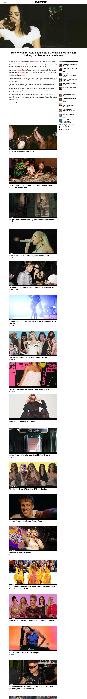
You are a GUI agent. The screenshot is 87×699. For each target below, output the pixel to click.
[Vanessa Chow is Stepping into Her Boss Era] (60, 65)
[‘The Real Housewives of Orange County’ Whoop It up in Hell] (33, 606)
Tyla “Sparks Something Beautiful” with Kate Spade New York (70, 116)
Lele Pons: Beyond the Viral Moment (23, 421)
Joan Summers (13, 491)
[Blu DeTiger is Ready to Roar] (60, 88)
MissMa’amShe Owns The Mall (20, 553)
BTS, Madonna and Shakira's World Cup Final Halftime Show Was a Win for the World (32, 588)
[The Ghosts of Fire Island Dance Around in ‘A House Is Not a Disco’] (60, 69)
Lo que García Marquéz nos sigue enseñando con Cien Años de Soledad (32, 221)
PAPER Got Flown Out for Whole (21, 152)
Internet (12, 418)
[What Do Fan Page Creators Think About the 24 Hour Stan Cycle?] (60, 74)
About (60, 124)
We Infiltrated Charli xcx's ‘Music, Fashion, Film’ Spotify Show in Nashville (32, 323)
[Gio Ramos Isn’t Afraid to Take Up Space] (33, 638)
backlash (23, 75)
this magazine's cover (19, 74)
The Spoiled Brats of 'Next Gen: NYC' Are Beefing (28, 489)
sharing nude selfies (30, 74)
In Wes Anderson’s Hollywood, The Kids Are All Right (29, 455)
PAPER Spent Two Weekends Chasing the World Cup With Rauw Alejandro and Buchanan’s (31, 688)
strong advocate (21, 72)
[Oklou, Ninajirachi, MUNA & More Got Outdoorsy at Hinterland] (60, 104)
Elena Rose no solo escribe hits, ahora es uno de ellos (30, 256)
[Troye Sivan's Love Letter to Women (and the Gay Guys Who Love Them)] (33, 273)
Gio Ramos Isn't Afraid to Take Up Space (24, 652)
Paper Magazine (14, 690)
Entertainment (13, 183)
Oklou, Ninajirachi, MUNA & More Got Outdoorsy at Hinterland (69, 105)
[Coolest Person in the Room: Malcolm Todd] (33, 506)
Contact (63, 124)
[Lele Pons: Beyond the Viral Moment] (33, 406)
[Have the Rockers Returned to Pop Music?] (60, 84)
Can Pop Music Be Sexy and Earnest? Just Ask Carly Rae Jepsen (69, 100)
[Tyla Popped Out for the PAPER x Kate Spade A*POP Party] (33, 374)
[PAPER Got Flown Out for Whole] (33, 137)
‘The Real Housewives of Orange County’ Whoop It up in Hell (32, 620)
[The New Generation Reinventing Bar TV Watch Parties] (60, 110)
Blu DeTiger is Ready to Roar (69, 87)
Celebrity (12, 684)
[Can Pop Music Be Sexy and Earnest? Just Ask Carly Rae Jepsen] (60, 99)
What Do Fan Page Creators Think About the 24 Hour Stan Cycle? (69, 75)
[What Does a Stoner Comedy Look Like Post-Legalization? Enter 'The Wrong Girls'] (33, 170)
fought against (20, 70)
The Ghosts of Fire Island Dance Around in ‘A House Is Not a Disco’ (70, 70)
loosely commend (48, 90)
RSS (66, 124)
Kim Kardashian (34, 61)
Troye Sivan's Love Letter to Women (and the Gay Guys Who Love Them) (32, 289)
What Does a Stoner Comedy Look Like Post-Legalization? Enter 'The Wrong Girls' (31, 186)
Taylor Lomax (13, 189)
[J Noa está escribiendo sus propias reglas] (60, 120)
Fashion (11, 387)
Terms (72, 124)
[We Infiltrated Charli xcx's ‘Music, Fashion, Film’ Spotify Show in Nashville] (33, 307)
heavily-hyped (19, 61)
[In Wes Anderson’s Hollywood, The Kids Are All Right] (33, 440)
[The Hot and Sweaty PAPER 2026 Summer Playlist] (33, 343)
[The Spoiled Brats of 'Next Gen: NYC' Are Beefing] (33, 474)
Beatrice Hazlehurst (40, 58)
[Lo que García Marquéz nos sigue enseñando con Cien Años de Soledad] (33, 205)
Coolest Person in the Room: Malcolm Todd (25, 521)
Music (11, 149)
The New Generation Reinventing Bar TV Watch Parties (69, 111)
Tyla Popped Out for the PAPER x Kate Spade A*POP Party (31, 389)
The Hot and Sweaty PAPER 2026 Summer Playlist (28, 358)
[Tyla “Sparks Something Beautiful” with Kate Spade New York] (60, 115)
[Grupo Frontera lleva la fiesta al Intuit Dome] (60, 80)
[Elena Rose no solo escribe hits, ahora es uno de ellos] (33, 241)
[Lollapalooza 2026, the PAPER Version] (60, 95)
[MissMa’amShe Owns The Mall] (33, 538)
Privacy (69, 124)
